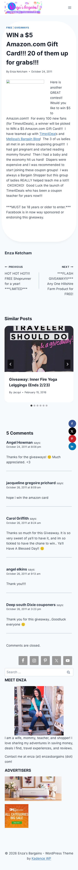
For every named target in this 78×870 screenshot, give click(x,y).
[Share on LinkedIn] (72, 446)
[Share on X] (72, 431)
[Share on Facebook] (72, 423)
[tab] (31, 406)
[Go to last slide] (11, 364)
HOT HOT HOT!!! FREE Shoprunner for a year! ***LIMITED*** (18, 278)
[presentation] (39, 349)
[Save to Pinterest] (72, 439)
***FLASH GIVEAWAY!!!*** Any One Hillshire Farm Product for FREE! (60, 280)
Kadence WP (41, 858)
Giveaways (21, 27)
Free (9, 27)
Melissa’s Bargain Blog (23, 139)
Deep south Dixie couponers (31, 605)
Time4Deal (47, 134)
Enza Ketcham (18, 71)
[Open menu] (69, 7)
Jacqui (17, 392)
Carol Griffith (17, 518)
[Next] (67, 364)
